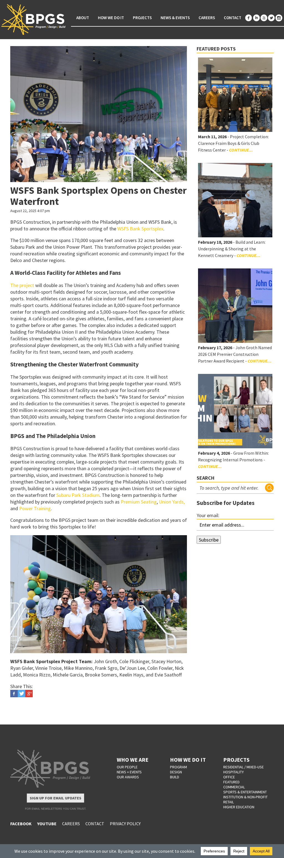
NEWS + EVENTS (129, 771)
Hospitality (233, 771)
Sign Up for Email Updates (55, 798)
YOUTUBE (47, 823)
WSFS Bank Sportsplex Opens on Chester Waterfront (98, 196)
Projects (142, 17)
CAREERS (71, 823)
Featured (231, 781)
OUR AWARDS (128, 776)
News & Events (175, 17)
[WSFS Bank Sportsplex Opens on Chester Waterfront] (98, 114)
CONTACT (94, 823)
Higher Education (238, 806)
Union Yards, (172, 502)
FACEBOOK (21, 823)
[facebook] (248, 17)
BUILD (174, 776)
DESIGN (176, 771)
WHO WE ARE (132, 759)
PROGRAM (178, 766)
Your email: (208, 515)
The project (22, 285)
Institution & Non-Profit (245, 796)
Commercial (234, 786)
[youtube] (263, 17)
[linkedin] (256, 17)
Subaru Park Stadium (78, 495)
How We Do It (111, 17)
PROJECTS (236, 759)
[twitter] (271, 17)
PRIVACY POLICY (125, 823)
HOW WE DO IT (188, 759)
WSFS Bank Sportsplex (140, 228)
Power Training (35, 508)
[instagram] (278, 17)
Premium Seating (139, 502)
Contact (232, 17)
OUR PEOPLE (127, 766)
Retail (228, 801)
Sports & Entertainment (245, 791)
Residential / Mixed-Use (243, 766)
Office (229, 776)
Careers (207, 17)
